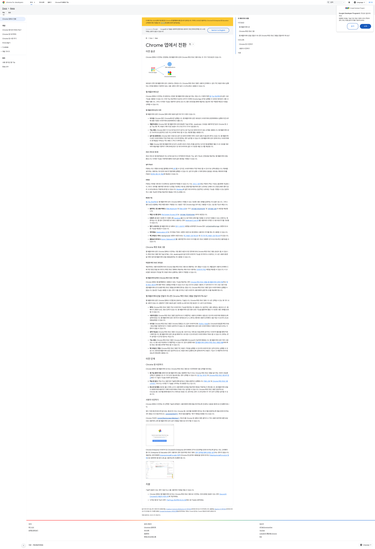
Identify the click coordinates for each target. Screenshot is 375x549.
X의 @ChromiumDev (266, 527)
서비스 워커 (196, 184)
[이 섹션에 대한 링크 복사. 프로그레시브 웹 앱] (160, 152)
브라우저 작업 (201, 270)
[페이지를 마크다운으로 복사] (190, 44)
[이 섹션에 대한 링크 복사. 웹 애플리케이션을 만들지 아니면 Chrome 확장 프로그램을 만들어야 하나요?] (209, 296)
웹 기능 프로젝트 (214, 96)
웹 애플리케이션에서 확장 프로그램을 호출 (209, 343)
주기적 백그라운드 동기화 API (210, 236)
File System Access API (170, 215)
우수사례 (41, 2)
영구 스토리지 (180, 226)
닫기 (352, 26)
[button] (12, 47)
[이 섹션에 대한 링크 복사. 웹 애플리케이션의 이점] (163, 110)
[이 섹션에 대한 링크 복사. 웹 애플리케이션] (160, 92)
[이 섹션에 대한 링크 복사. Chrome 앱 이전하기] (165, 365)
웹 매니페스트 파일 (157, 174)
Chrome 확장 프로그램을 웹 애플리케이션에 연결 (207, 282)
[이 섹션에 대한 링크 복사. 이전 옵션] (157, 51)
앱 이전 (163, 23)
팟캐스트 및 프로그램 (150, 537)
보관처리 (146, 534)
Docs (4, 8)
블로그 (50, 2)
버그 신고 (31, 527)
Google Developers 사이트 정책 (169, 511)
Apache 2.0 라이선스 (220, 509)
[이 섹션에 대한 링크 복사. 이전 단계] (157, 359)
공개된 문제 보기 (33, 530)
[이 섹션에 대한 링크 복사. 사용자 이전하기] (160, 400)
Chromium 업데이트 (150, 527)
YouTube (262, 530)
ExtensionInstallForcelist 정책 (170, 455)
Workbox (179, 189)
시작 (365, 26)
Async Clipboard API (168, 239)
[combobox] (336, 2)
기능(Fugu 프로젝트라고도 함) (176, 500)
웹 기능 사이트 (202, 375)
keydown (177, 218)
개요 (3, 12)
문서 (31, 2)
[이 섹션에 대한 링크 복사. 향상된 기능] (154, 198)
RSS (261, 537)
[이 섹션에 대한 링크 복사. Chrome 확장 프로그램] (167, 247)
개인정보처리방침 (38, 545)
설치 (174, 169)
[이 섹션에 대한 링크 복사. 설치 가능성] (154, 164)
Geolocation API (162, 232)
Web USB (182, 209)
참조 (9, 12)
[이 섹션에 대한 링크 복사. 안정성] (152, 180)
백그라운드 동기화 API (190, 236)
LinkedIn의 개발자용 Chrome (268, 534)
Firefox (201, 324)
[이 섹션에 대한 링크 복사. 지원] (152, 484)
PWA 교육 (207, 381)
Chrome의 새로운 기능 (62, 2)
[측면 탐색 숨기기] (23, 545)
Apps (12, 8)
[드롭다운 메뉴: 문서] (35, 2)
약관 (30, 545)
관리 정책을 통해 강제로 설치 (205, 453)
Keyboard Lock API (192, 220)
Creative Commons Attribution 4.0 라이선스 (179, 509)
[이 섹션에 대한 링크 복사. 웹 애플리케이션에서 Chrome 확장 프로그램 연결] (180, 278)
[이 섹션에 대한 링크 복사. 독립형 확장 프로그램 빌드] (165, 263)
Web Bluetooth (171, 209)
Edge (206, 324)
